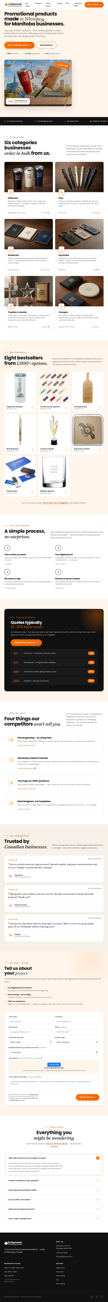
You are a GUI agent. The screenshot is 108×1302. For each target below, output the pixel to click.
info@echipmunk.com (64, 1257)
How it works (60, 1276)
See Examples (46, 45)
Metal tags (62, 270)
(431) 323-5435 (78, 4)
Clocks (15, 327)
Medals (10, 327)
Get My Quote (88, 1097)
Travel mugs (21, 213)
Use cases (59, 1272)
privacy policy (33, 1094)
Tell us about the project (25, 1077)
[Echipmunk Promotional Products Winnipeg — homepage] (13, 5)
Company (59, 1017)
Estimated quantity (17, 1037)
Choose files (54, 1064)
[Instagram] (92, 1297)
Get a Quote (94, 5)
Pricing (59, 3)
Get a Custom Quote (19, 45)
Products (38, 3)
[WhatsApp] (102, 1297)
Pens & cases (63, 213)
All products (60, 1268)
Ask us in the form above (57, 1144)
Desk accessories (13, 270)
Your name (13, 1017)
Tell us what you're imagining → (56, 503)
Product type (60, 1037)
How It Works (48, 4)
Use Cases (27, 4)
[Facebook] (97, 1297)
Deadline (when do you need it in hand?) (28, 1048)
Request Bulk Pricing (26, 643)
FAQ (67, 3)
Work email (13, 1027)
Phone (61, 1027)
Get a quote (60, 1284)
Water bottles (12, 213)
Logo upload (26, 1058)
